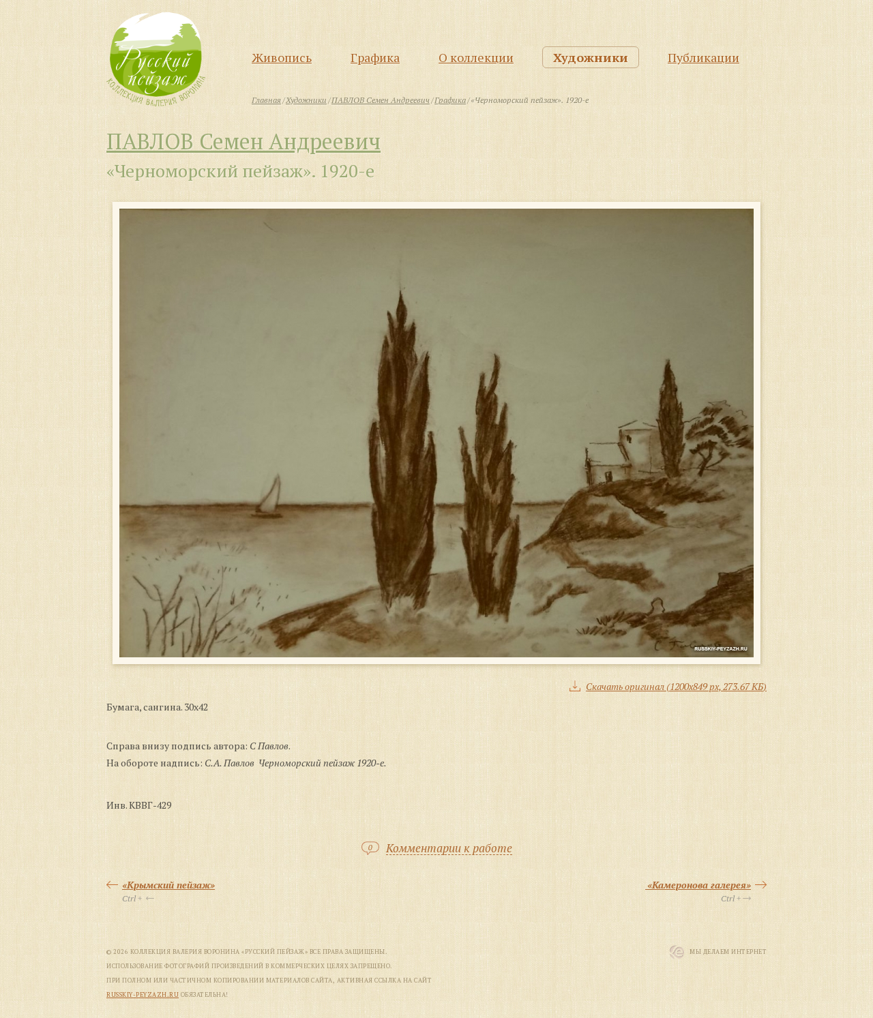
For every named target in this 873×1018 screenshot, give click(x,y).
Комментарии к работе (449, 848)
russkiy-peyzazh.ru (142, 995)
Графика (375, 57)
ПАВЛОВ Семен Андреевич (243, 141)
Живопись (282, 57)
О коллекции (476, 57)
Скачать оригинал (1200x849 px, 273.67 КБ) (676, 686)
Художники (590, 57)
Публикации (703, 57)
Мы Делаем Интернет (728, 952)
